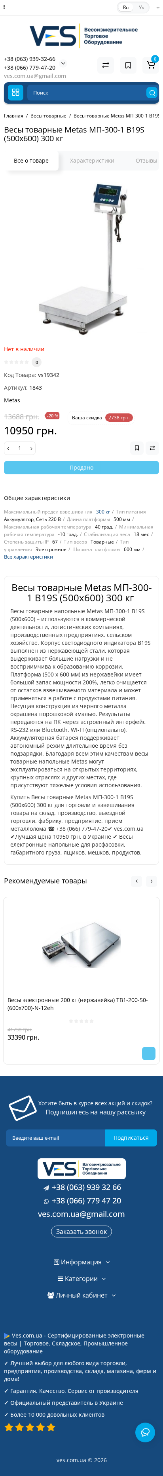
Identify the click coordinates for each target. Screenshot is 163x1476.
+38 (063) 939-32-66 (29, 59)
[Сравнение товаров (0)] (105, 65)
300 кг (103, 511)
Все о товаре (31, 160)
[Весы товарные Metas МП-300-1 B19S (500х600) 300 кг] (81, 259)
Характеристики (92, 160)
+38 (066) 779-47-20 (29, 67)
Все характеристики (28, 556)
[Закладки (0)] (128, 65)
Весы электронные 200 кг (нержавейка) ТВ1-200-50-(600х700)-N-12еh (78, 1004)
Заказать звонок (81, 1231)
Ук (141, 7)
